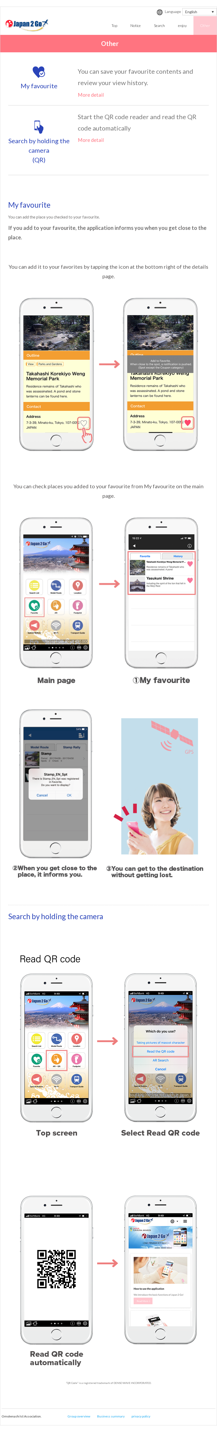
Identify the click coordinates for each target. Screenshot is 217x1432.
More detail (91, 95)
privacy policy (140, 1416)
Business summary (111, 1416)
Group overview (78, 1416)
